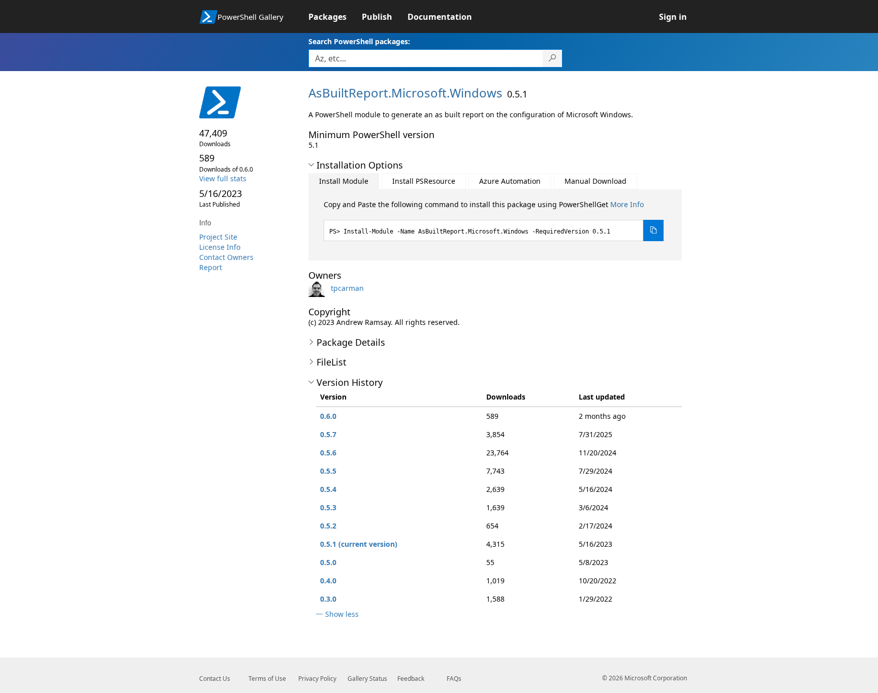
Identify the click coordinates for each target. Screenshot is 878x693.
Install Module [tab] (343, 181)
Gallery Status (367, 678)
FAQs (454, 678)
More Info (627, 204)
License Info (219, 247)
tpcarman (347, 288)
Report (210, 267)
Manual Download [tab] (595, 181)
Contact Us (214, 678)
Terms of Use (267, 678)
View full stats (222, 178)
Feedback (410, 678)
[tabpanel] (494, 220)
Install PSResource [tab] (423, 181)
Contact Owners (226, 257)
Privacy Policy (317, 678)
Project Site (218, 237)
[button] (311, 165)
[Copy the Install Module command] (653, 230)
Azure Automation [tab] (510, 181)
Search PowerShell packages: (359, 41)
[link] (335, 17)
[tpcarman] (318, 288)
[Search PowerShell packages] (552, 58)
